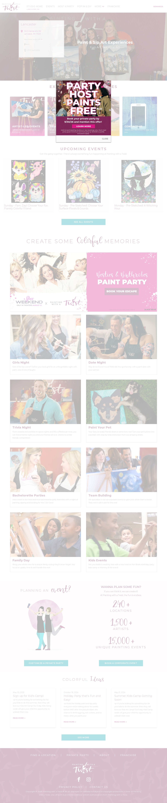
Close (105, 139)
